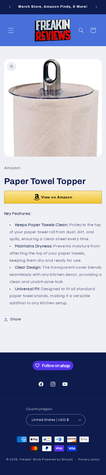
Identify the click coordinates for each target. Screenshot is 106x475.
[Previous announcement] (9, 7)
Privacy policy (89, 459)
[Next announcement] (96, 7)
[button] (11, 30)
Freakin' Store (30, 459)
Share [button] (15, 319)
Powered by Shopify (57, 459)
